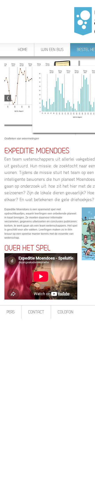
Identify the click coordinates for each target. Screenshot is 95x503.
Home (22, 49)
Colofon (65, 312)
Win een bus (52, 49)
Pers (11, 312)
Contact (36, 312)
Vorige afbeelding (7, 98)
